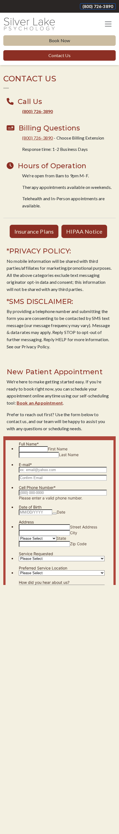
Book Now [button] (59, 40)
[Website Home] (29, 24)
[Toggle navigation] (108, 24)
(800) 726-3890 (97, 6)
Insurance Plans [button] (34, 231)
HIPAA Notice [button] (84, 231)
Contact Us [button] (59, 55)
